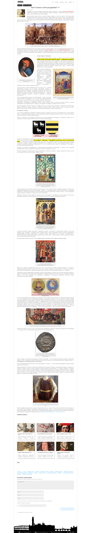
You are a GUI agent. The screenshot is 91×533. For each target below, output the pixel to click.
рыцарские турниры (51, 472)
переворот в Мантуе (68, 471)
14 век (24, 471)
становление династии (68, 472)
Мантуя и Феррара (27, 5)
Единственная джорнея (37, 404)
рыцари (35, 472)
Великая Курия (30, 471)
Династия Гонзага (45, 471)
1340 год (19, 471)
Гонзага (37, 471)
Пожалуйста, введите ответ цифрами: (23, 502)
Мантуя (52, 471)
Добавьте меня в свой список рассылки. (25, 512)
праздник (30, 472)
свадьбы (59, 472)
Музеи (66, 2)
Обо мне (56, 2)
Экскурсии (62, 2)
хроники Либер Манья (27, 474)
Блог (53, 2)
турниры (19, 474)
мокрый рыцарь (58, 471)
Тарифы (70, 2)
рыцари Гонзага (42, 472)
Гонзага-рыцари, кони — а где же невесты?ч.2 (55, 411)
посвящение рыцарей (22, 472)
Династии (20, 5)
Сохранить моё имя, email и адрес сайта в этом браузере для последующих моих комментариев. (35, 500)
